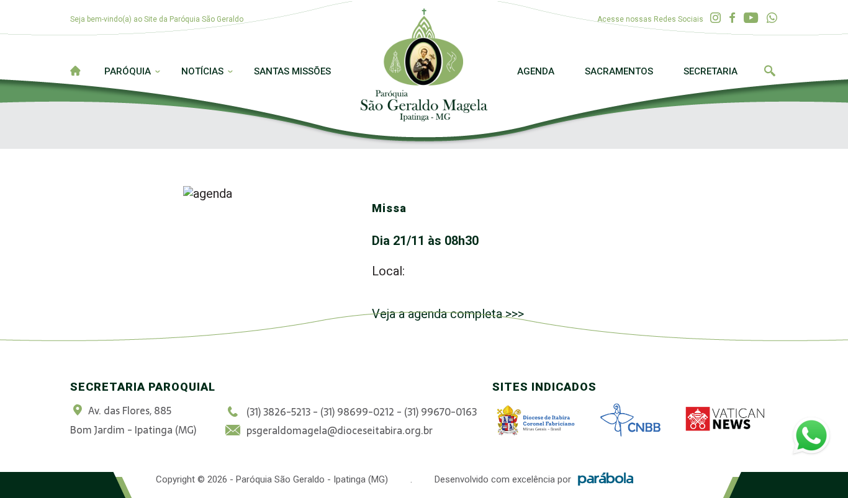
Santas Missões (292, 71)
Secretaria (710, 71)
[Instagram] (715, 18)
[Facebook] (732, 18)
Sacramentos (619, 71)
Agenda (535, 71)
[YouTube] (751, 18)
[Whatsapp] (772, 18)
